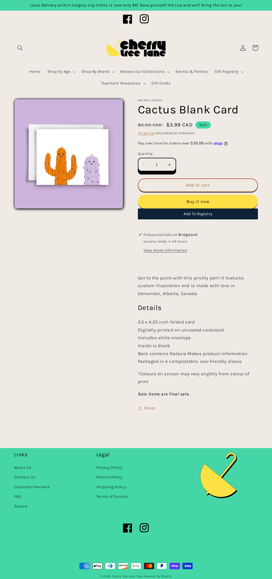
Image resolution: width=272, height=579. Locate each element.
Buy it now (198, 201)
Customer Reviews (32, 487)
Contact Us (25, 477)
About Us (23, 467)
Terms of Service (112, 496)
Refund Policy (109, 477)
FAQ (17, 496)
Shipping (146, 133)
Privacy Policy (109, 467)
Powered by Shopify (158, 576)
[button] (20, 48)
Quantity (145, 153)
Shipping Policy (111, 487)
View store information (165, 250)
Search (21, 506)
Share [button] (149, 408)
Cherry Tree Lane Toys (127, 576)
